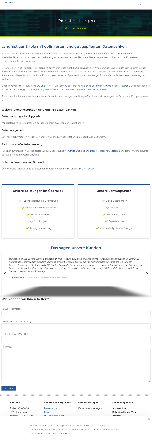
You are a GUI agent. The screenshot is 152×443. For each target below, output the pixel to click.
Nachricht (6, 346)
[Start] (66, 28)
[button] (147, 273)
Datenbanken (51, 408)
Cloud (33, 154)
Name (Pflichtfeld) (11, 309)
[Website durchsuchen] (141, 4)
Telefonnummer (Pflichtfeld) (16, 321)
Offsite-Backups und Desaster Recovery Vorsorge (94, 151)
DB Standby (60, 85)
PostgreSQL (125, 85)
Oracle (109, 85)
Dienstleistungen (79, 28)
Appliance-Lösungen (91, 85)
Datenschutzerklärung (58, 433)
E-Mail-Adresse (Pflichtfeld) (15, 334)
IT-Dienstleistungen (54, 415)
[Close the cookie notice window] (149, 419)
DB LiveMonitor (45, 85)
